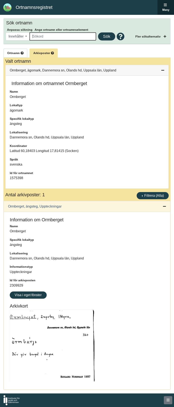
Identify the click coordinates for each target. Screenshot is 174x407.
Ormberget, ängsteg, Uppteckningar (35, 206)
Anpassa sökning (19, 29)
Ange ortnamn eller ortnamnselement (61, 29)
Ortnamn (14, 53)
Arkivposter (42, 53)
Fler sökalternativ (148, 36)
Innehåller (16, 36)
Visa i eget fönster (28, 295)
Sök (106, 36)
